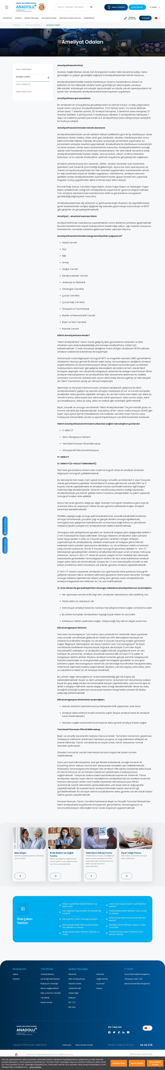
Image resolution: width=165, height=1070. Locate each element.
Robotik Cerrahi (74, 983)
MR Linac (72, 1007)
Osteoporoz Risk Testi (133, 979)
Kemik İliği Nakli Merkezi (50, 979)
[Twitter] (114, 1032)
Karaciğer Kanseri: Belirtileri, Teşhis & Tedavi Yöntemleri (127, 926)
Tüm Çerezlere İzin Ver (155, 1063)
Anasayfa (17, 25)
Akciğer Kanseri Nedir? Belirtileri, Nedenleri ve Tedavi (80, 933)
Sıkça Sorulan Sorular (84, 1045)
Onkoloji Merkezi (47, 974)
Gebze (15, 974)
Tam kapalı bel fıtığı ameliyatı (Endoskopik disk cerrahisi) (81, 912)
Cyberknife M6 (74, 988)
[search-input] (91, 7)
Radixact (72, 998)
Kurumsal (100, 983)
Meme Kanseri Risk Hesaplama (137, 983)
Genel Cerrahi (46, 1002)
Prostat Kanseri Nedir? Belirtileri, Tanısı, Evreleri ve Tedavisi (128, 912)
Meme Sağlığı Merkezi (50, 988)
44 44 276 (146, 1045)
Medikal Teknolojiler (32, 18)
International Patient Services (70, 18)
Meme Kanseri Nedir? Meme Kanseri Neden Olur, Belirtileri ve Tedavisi (80, 926)
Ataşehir (16, 979)
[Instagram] (119, 1032)
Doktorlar (18, 18)
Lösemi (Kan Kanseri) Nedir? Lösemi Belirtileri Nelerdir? (127, 905)
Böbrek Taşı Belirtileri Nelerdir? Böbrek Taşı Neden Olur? (79, 905)
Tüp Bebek (45, 998)
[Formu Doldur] (20, 876)
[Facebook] (109, 1032)
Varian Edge (73, 993)
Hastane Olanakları (33, 25)
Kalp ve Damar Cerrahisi (51, 993)
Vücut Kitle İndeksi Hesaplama (137, 974)
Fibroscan (72, 974)
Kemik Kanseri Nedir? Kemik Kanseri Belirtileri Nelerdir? (127, 919)
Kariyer (99, 988)
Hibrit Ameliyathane (76, 979)
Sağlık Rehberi (89, 18)
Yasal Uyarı (66, 1045)
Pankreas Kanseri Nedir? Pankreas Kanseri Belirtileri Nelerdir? (126, 933)
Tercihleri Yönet (118, 1063)
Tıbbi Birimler (7, 18)
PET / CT (72, 1002)
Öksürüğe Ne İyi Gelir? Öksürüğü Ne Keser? (80, 919)
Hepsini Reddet (137, 1063)
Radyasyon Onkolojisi (49, 983)
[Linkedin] (123, 1032)
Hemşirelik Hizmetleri (49, 18)
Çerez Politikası (35, 1067)
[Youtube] (128, 1032)
